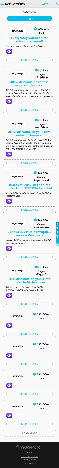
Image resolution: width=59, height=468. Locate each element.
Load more (29, 433)
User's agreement (29, 456)
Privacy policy (29, 459)
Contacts (29, 463)
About (29, 452)
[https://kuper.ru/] (9, 51)
